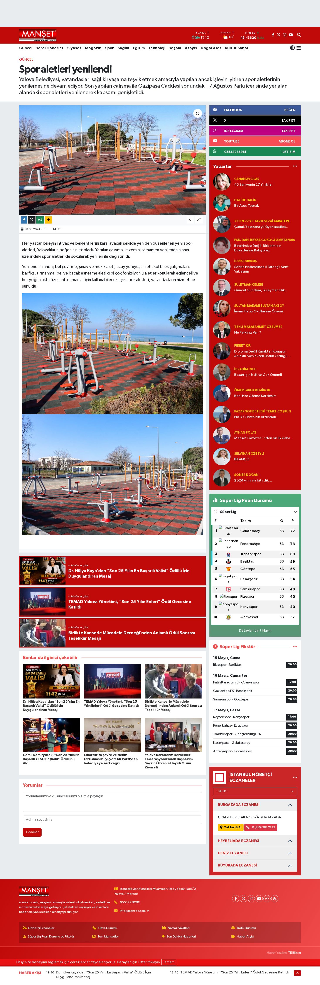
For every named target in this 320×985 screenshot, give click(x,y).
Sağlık (123, 48)
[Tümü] (295, 166)
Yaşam (175, 48)
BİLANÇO (241, 459)
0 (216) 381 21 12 (263, 827)
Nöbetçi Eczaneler (41, 928)
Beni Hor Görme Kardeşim (255, 396)
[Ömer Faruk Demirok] (222, 393)
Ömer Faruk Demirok (252, 390)
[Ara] (299, 35)
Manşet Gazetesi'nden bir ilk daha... (263, 438)
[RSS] (274, 898)
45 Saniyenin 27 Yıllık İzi (253, 184)
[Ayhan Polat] (222, 435)
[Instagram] (251, 898)
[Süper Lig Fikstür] (295, 647)
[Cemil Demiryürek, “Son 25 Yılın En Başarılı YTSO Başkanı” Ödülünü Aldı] (51, 735)
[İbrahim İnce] (222, 372)
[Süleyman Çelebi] (222, 287)
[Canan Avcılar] (222, 182)
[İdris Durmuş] (222, 266)
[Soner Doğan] (222, 478)
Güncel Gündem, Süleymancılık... (260, 290)
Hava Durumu (107, 928)
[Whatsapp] (267, 898)
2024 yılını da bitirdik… (253, 480)
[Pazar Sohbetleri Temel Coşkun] (222, 414)
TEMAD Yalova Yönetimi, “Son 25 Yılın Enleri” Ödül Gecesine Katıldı (234, 972)
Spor (109, 48)
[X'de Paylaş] (31, 220)
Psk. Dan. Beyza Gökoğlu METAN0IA (264, 240)
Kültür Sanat (237, 48)
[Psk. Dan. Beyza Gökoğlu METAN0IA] (222, 245)
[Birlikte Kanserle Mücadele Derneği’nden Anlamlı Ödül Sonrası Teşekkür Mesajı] (173, 681)
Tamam (169, 962)
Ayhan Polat (245, 432)
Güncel (25, 48)
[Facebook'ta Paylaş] (24, 220)
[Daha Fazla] (48, 220)
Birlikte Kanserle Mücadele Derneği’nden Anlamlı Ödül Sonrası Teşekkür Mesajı (173, 706)
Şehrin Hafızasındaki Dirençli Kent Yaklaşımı (261, 269)
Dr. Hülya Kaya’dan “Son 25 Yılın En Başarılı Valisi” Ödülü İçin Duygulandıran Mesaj (51, 706)
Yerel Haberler (50, 48)
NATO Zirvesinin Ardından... (256, 417)
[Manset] (37, 35)
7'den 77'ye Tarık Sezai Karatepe (262, 221)
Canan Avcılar (246, 179)
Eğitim (139, 48)
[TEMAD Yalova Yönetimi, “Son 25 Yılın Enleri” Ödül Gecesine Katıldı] (112, 681)
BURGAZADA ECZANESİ (238, 805)
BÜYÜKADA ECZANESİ (237, 865)
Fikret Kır (242, 345)
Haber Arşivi (245, 936)
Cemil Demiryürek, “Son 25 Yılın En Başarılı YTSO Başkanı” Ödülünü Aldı (51, 759)
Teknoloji (156, 48)
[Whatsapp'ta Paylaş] (40, 220)
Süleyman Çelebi (248, 284)
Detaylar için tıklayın (255, 630)
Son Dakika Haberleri (181, 936)
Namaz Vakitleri (179, 928)
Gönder (32, 832)
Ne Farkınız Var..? (247, 332)
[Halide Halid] (222, 203)
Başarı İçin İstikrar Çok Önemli (258, 375)
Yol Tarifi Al (232, 827)
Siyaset (74, 48)
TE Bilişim (294, 952)
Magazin (93, 48)
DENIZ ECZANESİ (233, 853)
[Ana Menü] (298, 48)
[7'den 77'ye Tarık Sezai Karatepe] (222, 224)
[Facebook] (235, 898)
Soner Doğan (246, 474)
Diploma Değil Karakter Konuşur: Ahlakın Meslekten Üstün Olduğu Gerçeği (260, 354)
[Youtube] (259, 898)
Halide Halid (245, 200)
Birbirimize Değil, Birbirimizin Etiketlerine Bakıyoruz (257, 248)
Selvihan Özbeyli (249, 453)
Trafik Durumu (246, 928)
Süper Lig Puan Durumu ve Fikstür (51, 936)
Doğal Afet (211, 48)
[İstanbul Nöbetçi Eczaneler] (295, 777)
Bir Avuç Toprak (246, 206)
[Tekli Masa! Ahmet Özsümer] (222, 330)
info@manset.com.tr (134, 910)
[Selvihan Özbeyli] (222, 456)
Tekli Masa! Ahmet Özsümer (258, 327)
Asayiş (191, 48)
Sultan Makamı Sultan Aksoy (259, 305)
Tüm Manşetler (108, 936)
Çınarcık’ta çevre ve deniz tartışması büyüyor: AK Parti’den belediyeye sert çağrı (111, 759)
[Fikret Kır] (222, 351)
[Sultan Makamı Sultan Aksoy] (222, 308)
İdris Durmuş (245, 261)
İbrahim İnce (245, 369)
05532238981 (130, 902)
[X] (243, 898)
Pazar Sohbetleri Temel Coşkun (262, 411)
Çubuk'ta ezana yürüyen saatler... (261, 227)
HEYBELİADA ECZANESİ (238, 841)
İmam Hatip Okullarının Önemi (258, 311)
